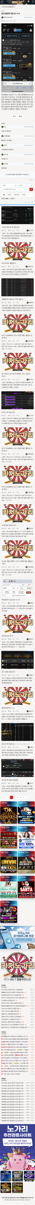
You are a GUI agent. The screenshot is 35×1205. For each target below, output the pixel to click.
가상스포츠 (16, 194)
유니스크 (31, 230)
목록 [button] (32, 180)
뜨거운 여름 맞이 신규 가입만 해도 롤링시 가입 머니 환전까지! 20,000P (16, 1068)
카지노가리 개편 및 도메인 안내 (10, 1008)
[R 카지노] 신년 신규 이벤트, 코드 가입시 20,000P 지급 (16, 1060)
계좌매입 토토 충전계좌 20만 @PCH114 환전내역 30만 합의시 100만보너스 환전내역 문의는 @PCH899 (13, 1091)
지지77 (31, 783)
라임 (5, 127)
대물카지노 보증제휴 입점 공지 (10, 1014)
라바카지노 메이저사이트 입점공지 (11, 1022)
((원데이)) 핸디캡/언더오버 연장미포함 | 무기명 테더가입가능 (16, 1071)
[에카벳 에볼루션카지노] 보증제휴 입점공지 (13, 1006)
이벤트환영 (30, 341)
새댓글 (3, 1079)
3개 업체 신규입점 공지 (8, 1000)
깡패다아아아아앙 (8, 17)
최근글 (3, 1032)
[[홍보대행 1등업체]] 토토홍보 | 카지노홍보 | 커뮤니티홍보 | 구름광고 (16, 1042)
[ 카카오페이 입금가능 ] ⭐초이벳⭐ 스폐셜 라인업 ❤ (16, 1050)
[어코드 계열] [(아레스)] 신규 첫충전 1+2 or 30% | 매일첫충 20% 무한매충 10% (16, 1044)
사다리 (23, 194)
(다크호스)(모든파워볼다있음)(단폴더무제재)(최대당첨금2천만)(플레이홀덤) (16, 1039)
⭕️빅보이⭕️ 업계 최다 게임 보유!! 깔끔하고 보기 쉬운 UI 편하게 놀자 (16, 1047)
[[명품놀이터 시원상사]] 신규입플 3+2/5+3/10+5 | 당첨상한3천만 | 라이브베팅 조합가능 (16, 1036)
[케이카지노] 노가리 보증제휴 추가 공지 (12, 1024)
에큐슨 (31, 603)
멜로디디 (31, 528)
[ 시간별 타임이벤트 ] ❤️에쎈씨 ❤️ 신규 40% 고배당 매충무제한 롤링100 (16, 1055)
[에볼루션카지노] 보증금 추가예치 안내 (12, 992)
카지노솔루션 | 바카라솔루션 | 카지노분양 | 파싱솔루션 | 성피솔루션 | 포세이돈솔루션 (16, 1058)
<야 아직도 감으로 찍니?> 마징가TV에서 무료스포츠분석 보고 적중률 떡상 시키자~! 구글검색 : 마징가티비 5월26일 (13, 1083)
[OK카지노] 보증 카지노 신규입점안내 (12, 990)
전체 (4, 194)
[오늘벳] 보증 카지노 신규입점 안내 (11, 995)
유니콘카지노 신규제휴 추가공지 (10, 1019)
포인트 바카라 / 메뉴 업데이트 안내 (11, 1003)
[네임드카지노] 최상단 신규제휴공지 (11, 1016)
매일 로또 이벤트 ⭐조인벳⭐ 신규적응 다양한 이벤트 (16, 1063)
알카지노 (31, 379)
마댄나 (31, 747)
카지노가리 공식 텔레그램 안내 (10, 1011)
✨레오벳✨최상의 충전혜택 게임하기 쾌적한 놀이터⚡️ (16, 1052)
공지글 (3, 985)
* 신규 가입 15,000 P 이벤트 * (11, 1074)
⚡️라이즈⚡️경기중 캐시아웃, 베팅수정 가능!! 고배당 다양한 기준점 (16, 1066)
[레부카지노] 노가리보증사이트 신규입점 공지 (14, 1027)
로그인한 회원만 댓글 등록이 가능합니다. (17, 174)
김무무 (5, 145)
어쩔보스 (31, 675)
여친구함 (6, 154)
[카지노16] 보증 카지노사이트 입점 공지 (12, 998)
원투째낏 (31, 302)
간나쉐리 (6, 164)
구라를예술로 (7, 136)
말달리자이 (30, 266)
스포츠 (9, 194)
